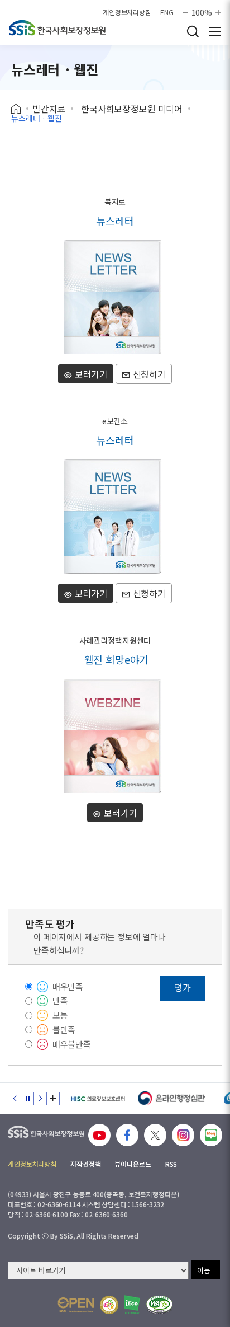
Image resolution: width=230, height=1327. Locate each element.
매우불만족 (71, 1044)
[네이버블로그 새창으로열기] (211, 1135)
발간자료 (48, 108)
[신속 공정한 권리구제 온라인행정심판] (172, 1098)
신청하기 (148, 374)
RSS (171, 1164)
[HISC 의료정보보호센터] (97, 1098)
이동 (203, 1270)
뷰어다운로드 (132, 1164)
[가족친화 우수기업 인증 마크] (109, 1305)
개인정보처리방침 (127, 12)
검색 (192, 31)
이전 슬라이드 (14, 1098)
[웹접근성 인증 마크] (159, 1305)
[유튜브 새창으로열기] (99, 1135)
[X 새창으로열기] (155, 1135)
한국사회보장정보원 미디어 (132, 108)
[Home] (19, 109)
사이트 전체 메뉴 (215, 31)
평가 (182, 987)
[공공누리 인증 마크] (76, 1304)
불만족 (64, 1029)
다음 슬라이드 (40, 1098)
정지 (27, 1098)
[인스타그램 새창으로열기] (183, 1135)
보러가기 (90, 374)
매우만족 (67, 986)
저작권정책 (85, 1164)
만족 (60, 1000)
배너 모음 (53, 1098)
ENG (167, 12)
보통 (60, 1015)
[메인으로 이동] (57, 27)
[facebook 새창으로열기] (127, 1135)
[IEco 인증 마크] (132, 1304)
